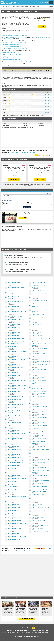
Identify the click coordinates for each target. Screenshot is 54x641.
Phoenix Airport (12, 2)
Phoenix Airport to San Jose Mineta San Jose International (16, 343)
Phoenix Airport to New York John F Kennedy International (16, 321)
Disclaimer (39, 630)
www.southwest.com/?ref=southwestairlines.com (11, 81)
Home (3, 6)
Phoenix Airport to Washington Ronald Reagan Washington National (41, 393)
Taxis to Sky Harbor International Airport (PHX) (12, 46)
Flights (7, 6)
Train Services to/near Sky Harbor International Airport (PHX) (15, 48)
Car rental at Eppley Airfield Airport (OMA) (11, 52)
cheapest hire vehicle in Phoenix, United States (23, 152)
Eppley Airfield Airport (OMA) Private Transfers (12, 54)
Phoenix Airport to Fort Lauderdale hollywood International (16, 486)
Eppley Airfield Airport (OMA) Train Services (11, 59)
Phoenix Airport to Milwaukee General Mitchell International (41, 388)
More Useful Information (27, 618)
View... (5, 614)
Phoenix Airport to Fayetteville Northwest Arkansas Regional (15, 440)
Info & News (32, 6)
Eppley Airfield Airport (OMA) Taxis (10, 57)
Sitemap (46, 630)
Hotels (38, 6)
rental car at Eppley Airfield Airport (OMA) (15, 37)
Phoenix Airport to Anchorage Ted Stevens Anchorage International (16, 462)
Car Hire (12, 6)
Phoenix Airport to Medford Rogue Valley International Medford (40, 419)
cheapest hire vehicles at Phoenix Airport (21, 550)
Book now (42, 26)
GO (51, 2)
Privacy (43, 630)
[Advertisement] (27, 139)
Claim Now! (23, 217)
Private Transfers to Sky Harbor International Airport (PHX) (14, 42)
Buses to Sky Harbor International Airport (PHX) (12, 44)
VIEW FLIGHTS (47, 75)
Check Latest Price (14, 179)
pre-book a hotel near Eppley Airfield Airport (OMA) (22, 61)
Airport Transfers (19, 6)
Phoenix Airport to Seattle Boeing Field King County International (40, 491)
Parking (26, 6)
